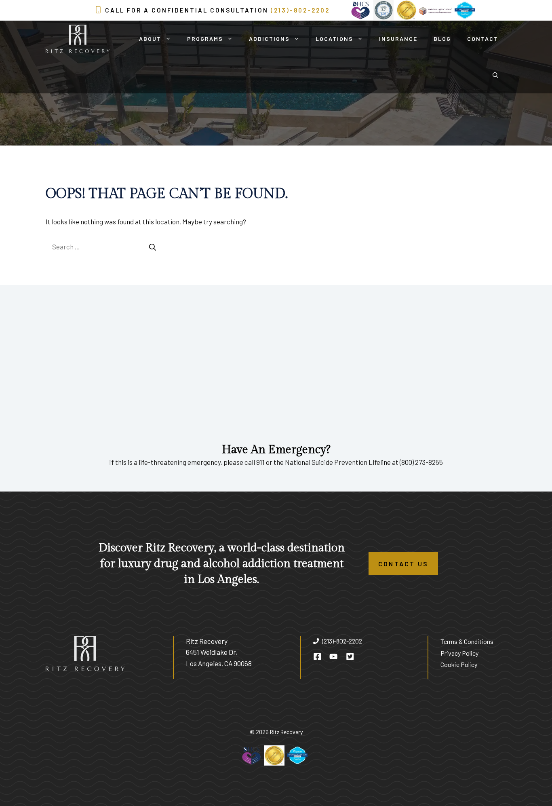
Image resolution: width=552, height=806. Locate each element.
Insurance (398, 38)
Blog (442, 38)
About (150, 38)
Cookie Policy (458, 664)
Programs (205, 38)
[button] (495, 75)
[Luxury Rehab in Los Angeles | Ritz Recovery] (78, 39)
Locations (334, 38)
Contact (482, 38)
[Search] (152, 247)
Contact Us (403, 564)
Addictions (269, 38)
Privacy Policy (459, 653)
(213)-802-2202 (300, 10)
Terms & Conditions (466, 641)
